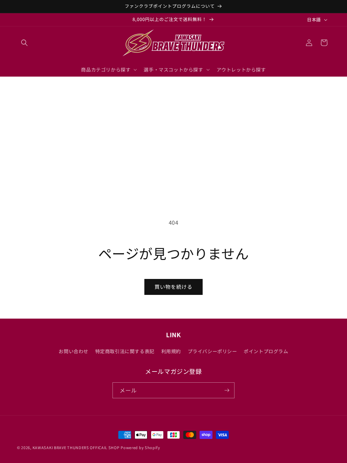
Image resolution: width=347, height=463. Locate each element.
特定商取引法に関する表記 (125, 351)
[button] (24, 42)
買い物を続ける (173, 286)
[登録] (226, 390)
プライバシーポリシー (212, 351)
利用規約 (171, 351)
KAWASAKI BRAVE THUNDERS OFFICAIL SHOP (76, 447)
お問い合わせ (73, 351)
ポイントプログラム (266, 351)
